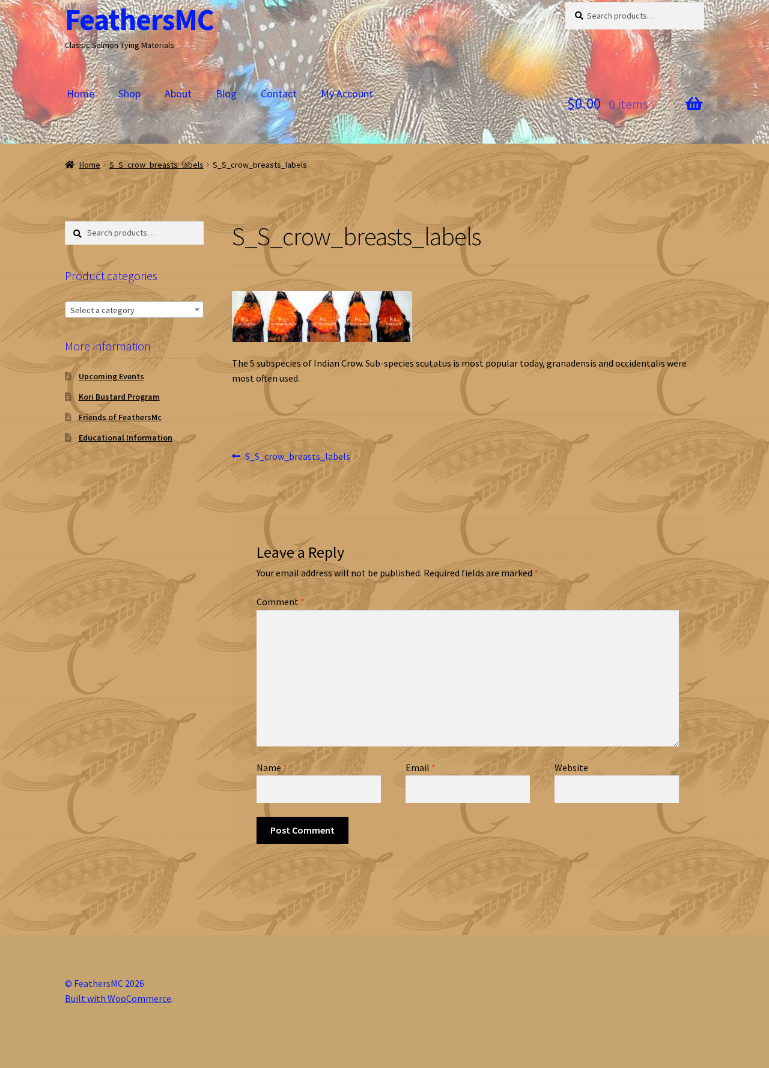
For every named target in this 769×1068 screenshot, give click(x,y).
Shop (129, 93)
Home (80, 93)
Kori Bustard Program (119, 396)
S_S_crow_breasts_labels (156, 164)
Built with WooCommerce (118, 998)
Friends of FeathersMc (120, 417)
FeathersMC (139, 19)
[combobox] (134, 309)
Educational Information (125, 437)
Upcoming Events (111, 376)
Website (571, 767)
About (178, 93)
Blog (226, 93)
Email (421, 767)
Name (272, 767)
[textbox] (134, 310)
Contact (279, 93)
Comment (281, 602)
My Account (347, 93)
